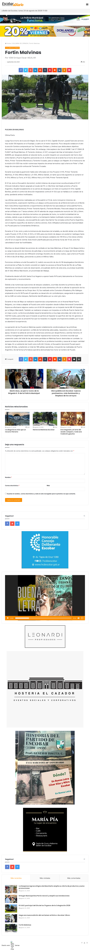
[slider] (43, 618)
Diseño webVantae (11, 945)
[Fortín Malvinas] (11, 928)
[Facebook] (7, 523)
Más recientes (16, 878)
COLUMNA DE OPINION (20, 43)
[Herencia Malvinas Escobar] (45, 419)
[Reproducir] (8, 618)
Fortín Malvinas (25, 925)
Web (48, 485)
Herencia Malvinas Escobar (44, 430)
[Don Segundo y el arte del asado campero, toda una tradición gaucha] (72, 419)
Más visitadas (45, 878)
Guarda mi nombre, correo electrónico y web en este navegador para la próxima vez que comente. (41, 494)
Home (8, 43)
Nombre (8, 477)
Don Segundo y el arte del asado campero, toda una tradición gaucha (71, 432)
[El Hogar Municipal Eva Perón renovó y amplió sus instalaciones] (11, 899)
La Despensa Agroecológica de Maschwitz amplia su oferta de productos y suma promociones (51, 887)
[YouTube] (12, 523)
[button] (45, 597)
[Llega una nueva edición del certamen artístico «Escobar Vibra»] (11, 918)
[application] (45, 597)
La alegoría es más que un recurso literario (15, 431)
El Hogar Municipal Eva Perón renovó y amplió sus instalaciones (44, 896)
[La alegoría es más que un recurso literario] (17, 419)
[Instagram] (17, 523)
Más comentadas (73, 878)
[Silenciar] (78, 618)
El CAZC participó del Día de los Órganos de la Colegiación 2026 (44, 905)
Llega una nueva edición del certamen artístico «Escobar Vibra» (44, 915)
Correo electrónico (12, 485)
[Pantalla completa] (82, 618)
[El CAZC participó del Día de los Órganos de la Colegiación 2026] (11, 908)
